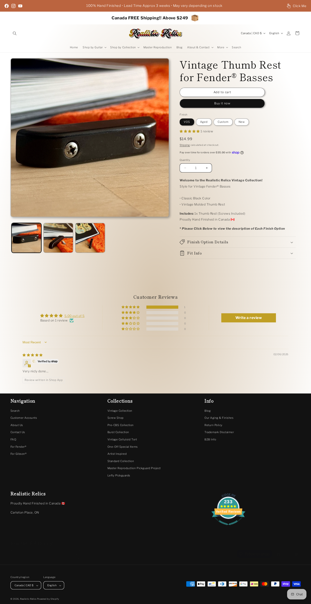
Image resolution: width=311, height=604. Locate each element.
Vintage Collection (119, 410)
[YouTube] (20, 6)
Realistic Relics (28, 599)
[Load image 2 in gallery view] (58, 238)
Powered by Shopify (48, 599)
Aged (204, 121)
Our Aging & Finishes (218, 417)
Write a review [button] (248, 318)
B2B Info (210, 439)
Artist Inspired (117, 453)
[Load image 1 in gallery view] (26, 238)
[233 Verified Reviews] (228, 527)
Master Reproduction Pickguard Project (134, 468)
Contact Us (17, 432)
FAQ (13, 439)
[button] (14, 33)
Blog (207, 410)
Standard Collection (120, 461)
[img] (33, 355)
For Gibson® (18, 453)
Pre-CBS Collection (120, 425)
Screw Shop (115, 417)
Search (15, 410)
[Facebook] (7, 6)
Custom (223, 121)
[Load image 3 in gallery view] (90, 238)
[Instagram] (13, 6)
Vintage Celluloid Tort (122, 439)
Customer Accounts (23, 417)
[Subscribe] (75, 550)
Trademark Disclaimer (219, 432)
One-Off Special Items (122, 446)
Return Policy (213, 425)
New (242, 121)
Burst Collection (118, 432)
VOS (187, 121)
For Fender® (18, 446)
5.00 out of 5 (74, 316)
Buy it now (222, 103)
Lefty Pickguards (118, 475)
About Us (16, 425)
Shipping (185, 145)
